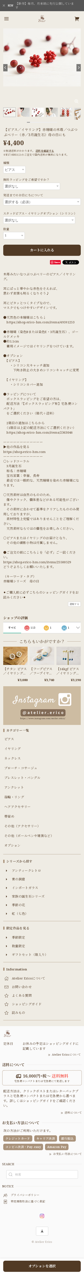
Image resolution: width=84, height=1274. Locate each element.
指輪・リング (14, 797)
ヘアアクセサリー (17, 807)
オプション (12, 845)
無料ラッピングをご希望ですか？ (26, 180)
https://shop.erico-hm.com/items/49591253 (40, 322)
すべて (12, 627)
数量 (6, 229)
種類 (6, 163)
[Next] (78, 67)
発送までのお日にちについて (23, 195)
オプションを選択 (42, 1266)
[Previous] (5, 67)
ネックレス (12, 758)
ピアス (9, 739)
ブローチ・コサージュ (20, 768)
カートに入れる (42, 250)
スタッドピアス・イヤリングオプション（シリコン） (40, 213)
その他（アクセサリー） (22, 826)
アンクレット (14, 787)
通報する (74, 604)
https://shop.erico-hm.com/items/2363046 (39, 432)
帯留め (9, 816)
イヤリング (12, 749)
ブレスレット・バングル (22, 778)
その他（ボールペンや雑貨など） (29, 836)
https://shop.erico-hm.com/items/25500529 (37, 562)
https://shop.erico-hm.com (24, 452)
